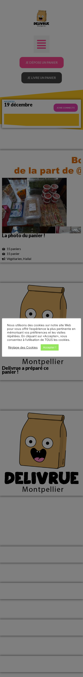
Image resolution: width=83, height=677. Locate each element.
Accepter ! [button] (49, 347)
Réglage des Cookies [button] (23, 347)
